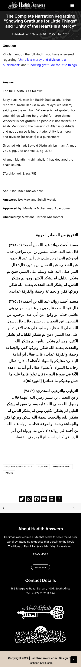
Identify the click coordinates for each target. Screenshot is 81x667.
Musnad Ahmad (62, 466)
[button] (72, 5)
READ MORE (40, 554)
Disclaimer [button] (40, 567)
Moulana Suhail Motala (18, 466)
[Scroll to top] (73, 659)
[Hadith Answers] (26, 5)
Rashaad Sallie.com (41, 662)
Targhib (9, 472)
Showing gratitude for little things (52, 65)
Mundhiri (43, 466)
